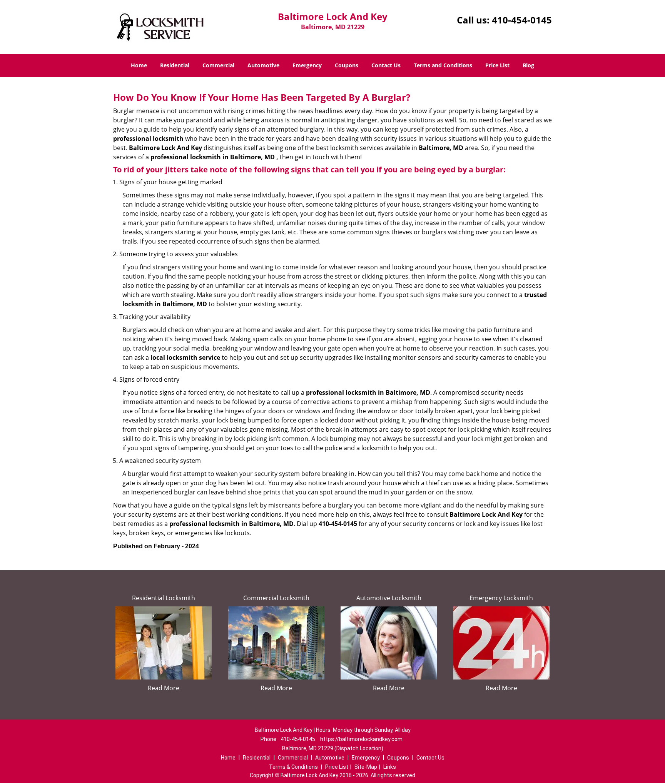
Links (389, 767)
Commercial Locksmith (276, 598)
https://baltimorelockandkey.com (361, 739)
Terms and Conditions (443, 65)
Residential (174, 65)
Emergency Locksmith (501, 598)
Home (139, 65)
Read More (163, 688)
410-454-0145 (522, 19)
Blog (528, 65)
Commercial (218, 65)
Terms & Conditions (293, 767)
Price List (497, 65)
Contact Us (386, 65)
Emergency (307, 65)
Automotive (263, 65)
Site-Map (365, 767)
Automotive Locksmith (388, 598)
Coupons (346, 65)
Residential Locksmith (163, 598)
